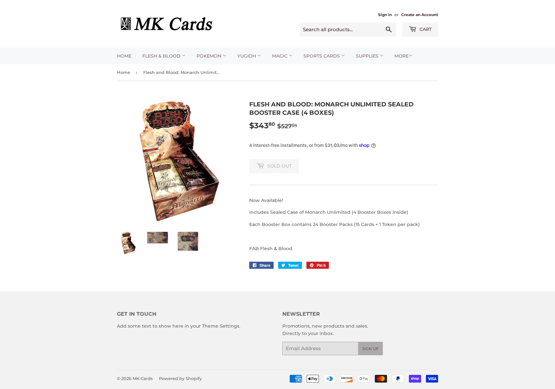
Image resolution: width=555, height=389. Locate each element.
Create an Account (419, 14)
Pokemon (210, 56)
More (401, 56)
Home (124, 56)
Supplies (368, 56)
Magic (280, 56)
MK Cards (143, 378)
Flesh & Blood (162, 56)
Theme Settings (220, 326)
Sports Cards (322, 56)
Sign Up (370, 348)
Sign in (385, 14)
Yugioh (247, 56)
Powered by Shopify (180, 378)
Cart (425, 29)
